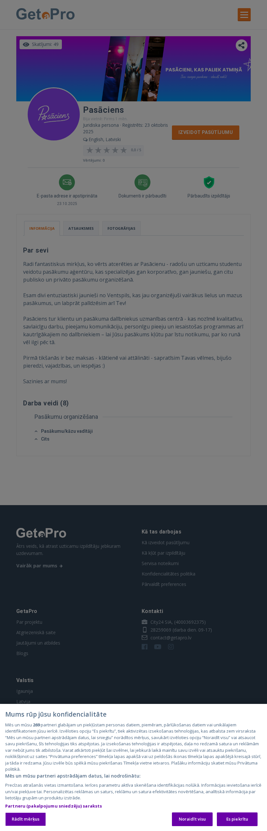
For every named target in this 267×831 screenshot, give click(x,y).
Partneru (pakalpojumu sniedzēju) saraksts (53, 806)
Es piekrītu (237, 819)
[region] (133, 767)
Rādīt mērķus (26, 819)
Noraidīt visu (192, 819)
